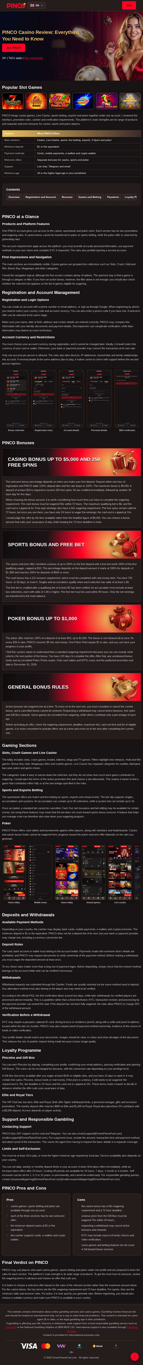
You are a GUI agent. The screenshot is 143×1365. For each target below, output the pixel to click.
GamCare (11, 1327)
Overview (14, 197)
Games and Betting (89, 197)
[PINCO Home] (16, 5)
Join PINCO (13, 47)
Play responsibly (33, 57)
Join (129, 5)
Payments (113, 197)
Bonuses (67, 197)
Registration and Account (40, 197)
